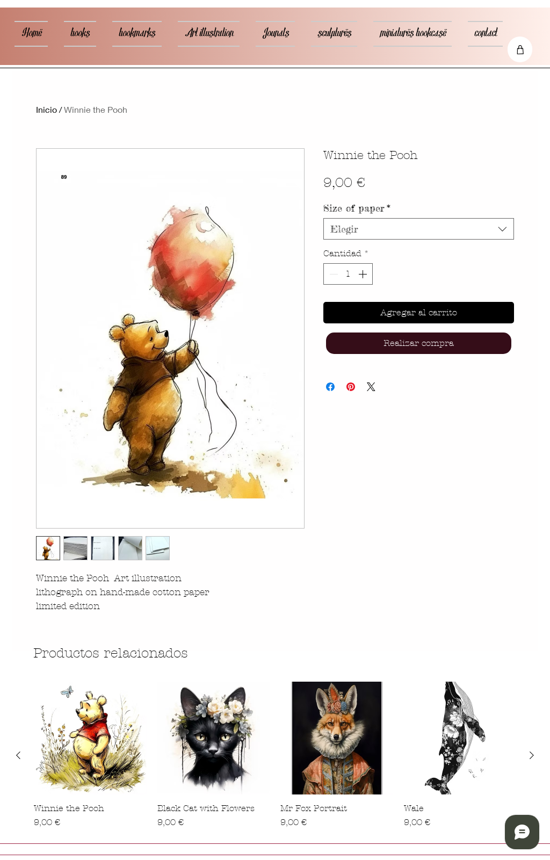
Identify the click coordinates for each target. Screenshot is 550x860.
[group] (275, 755)
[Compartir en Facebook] (330, 386)
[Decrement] (332, 274)
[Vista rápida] (90, 738)
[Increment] (363, 274)
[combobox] (418, 229)
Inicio (46, 109)
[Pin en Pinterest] (350, 386)
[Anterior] (18, 755)
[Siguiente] (531, 755)
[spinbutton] (348, 274)
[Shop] (520, 49)
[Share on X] (371, 386)
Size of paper (356, 208)
